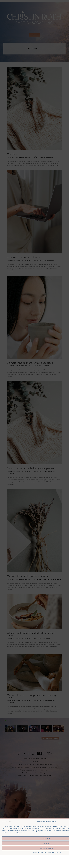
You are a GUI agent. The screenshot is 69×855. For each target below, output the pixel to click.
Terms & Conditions (39, 852)
